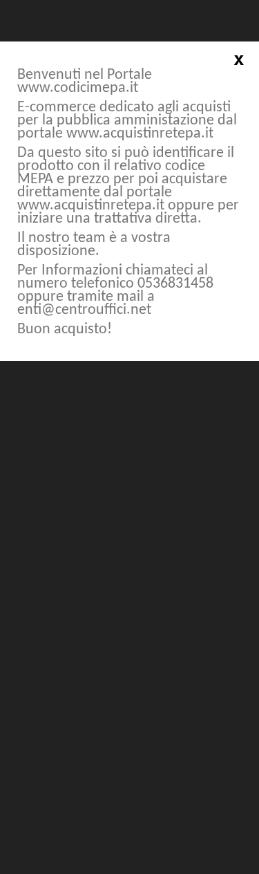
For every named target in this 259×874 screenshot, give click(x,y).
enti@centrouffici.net (84, 310)
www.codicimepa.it (77, 88)
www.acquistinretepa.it (139, 134)
